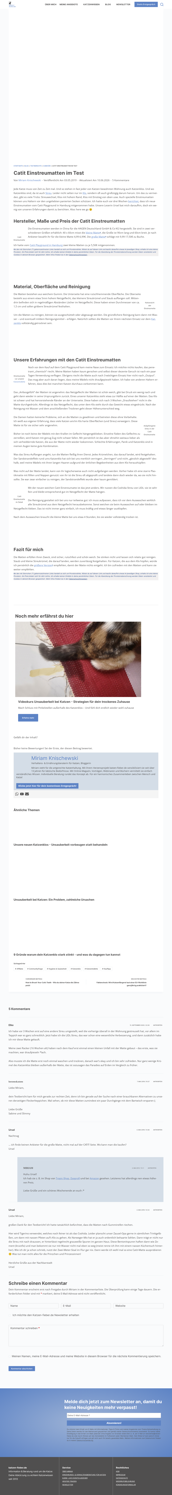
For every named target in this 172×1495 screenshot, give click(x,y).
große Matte (98, 236)
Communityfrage (35, 969)
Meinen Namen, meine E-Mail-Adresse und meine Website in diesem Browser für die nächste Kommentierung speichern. (86, 1356)
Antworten (157, 1025)
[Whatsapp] (17, 794)
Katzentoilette (19, 382)
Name (14, 1305)
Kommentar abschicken (21, 1368)
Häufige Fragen (69, 1481)
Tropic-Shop (62, 1178)
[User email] (27, 794)
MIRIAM (28, 1168)
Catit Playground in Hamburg (46, 245)
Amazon (94, 1178)
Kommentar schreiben (25, 1328)
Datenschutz (122, 1478)
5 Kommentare (120, 180)
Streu (48, 193)
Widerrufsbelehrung (125, 1481)
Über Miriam (67, 1471)
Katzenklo (76, 969)
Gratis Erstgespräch (146, 4)
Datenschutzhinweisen (78, 255)
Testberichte (36, 166)
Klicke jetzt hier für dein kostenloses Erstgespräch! (47, 785)
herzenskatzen (16, 1081)
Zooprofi (75, 1178)
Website (120, 1305)
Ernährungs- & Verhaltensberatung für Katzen (84, 1475)
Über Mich (50, 4)
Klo (84, 193)
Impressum (120, 1475)
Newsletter (123, 4)
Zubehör (46, 166)
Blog (108, 4)
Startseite (18, 166)
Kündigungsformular (126, 1485)
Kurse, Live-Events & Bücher (75, 1478)
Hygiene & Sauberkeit (56, 969)
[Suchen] (161, 4)
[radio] (16, 743)
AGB (117, 1471)
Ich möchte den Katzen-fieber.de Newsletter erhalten (45, 1315)
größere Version (43, 565)
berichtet (133, 201)
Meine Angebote (69, 4)
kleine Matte (93, 232)
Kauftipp (106, 969)
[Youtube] (22, 794)
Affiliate (19, 969)
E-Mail (67, 1305)
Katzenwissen (91, 4)
